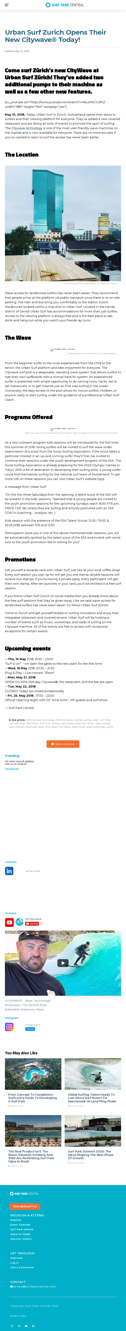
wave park (31, 726)
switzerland (67, 723)
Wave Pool (44, 726)
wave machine (16, 726)
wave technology (95, 726)
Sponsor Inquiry (21, 1238)
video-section (102, 723)
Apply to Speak (20, 1234)
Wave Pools (78, 726)
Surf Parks (32, 723)
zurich (110, 726)
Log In (14, 1262)
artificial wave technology (40, 720)
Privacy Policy (18, 1316)
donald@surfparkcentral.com (34, 1286)
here (100, 479)
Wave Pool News (61, 726)
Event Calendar (20, 1224)
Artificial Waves (64, 720)
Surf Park (105, 720)
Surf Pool (45, 723)
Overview (16, 1258)
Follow (30, 1029)
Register (15, 1219)
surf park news (17, 723)
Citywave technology (26, 128)
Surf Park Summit (21, 1229)
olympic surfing (83, 720)
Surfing (55, 723)
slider (96, 720)
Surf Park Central (32, 871)
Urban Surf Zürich (84, 723)
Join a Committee (22, 1267)
